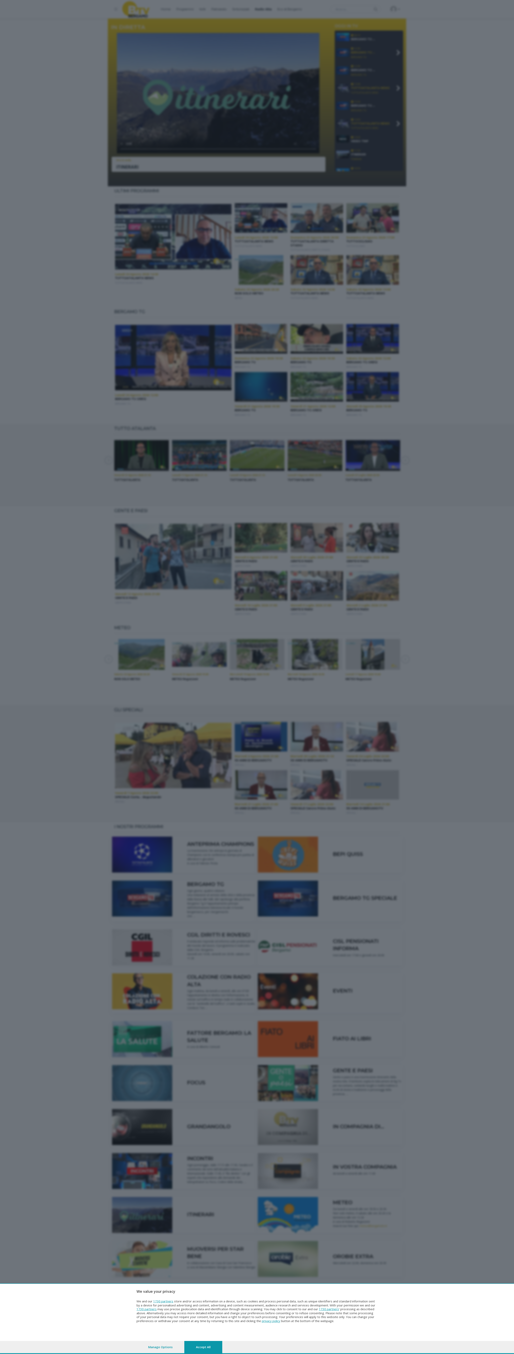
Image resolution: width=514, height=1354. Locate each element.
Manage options (160, 1347)
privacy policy (271, 1321)
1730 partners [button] (163, 1301)
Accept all (203, 1347)
